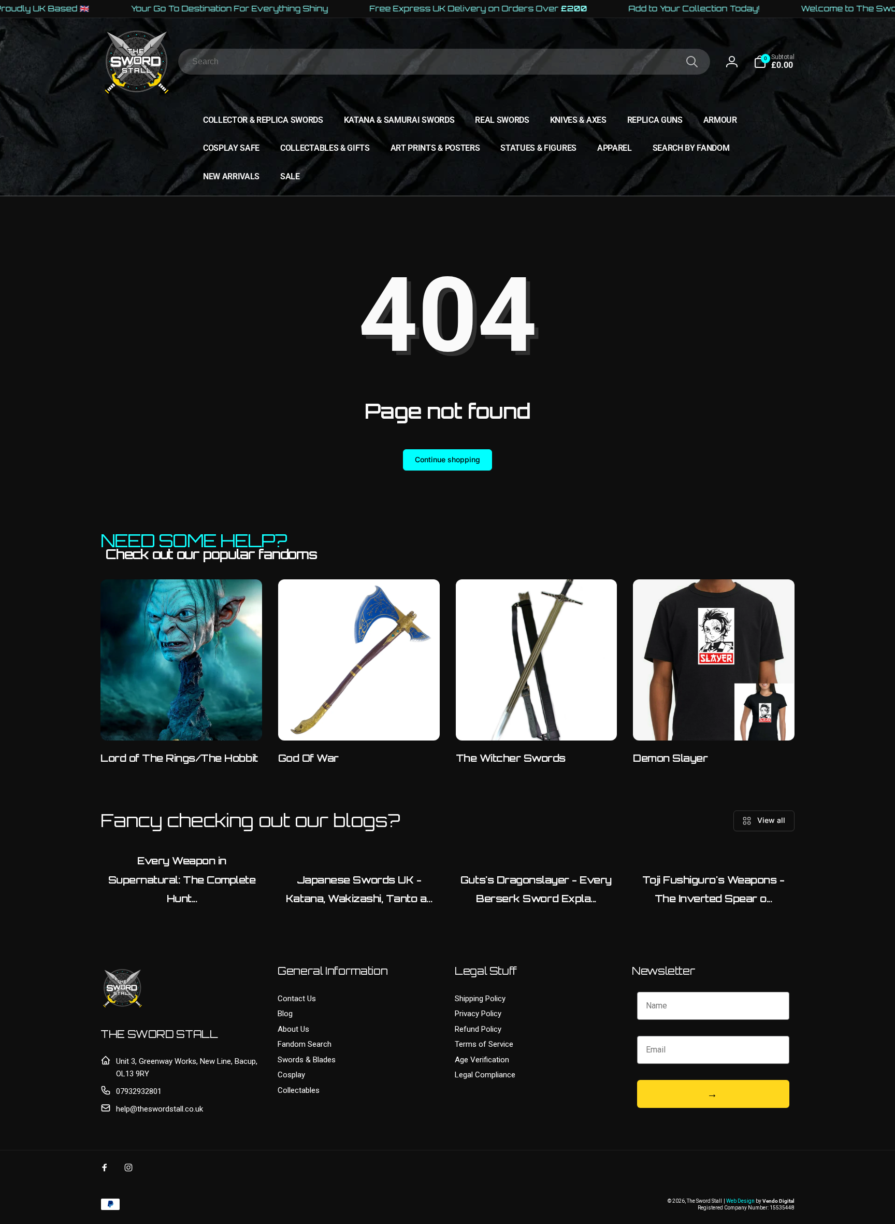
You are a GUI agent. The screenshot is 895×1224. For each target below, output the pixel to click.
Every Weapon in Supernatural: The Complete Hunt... (182, 880)
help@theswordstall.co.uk (159, 1109)
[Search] (692, 61)
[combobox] (444, 62)
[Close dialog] (882, 1079)
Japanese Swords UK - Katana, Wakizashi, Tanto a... (359, 889)
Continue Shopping (739, 1195)
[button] (774, 61)
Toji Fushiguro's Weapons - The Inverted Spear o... (713, 889)
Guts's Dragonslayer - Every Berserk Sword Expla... (536, 889)
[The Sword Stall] (122, 1007)
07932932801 (139, 1091)
